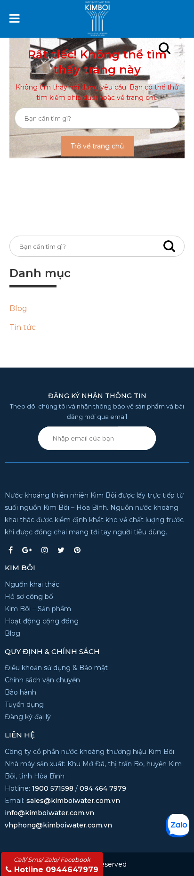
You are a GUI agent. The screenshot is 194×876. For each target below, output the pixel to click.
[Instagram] (45, 550)
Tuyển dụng (24, 704)
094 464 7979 (103, 788)
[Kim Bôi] (109, 15)
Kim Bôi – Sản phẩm (38, 609)
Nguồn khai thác (32, 584)
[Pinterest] (77, 550)
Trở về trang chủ (97, 146)
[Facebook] (10, 550)
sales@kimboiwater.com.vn (73, 800)
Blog (18, 308)
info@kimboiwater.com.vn (49, 813)
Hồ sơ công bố (29, 596)
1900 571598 (52, 788)
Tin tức (22, 327)
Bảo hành (20, 692)
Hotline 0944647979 (56, 865)
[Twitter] (61, 550)
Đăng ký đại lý (28, 716)
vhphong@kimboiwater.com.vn (58, 825)
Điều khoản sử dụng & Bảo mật (56, 667)
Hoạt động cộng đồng (42, 621)
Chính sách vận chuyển (42, 680)
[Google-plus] (27, 550)
